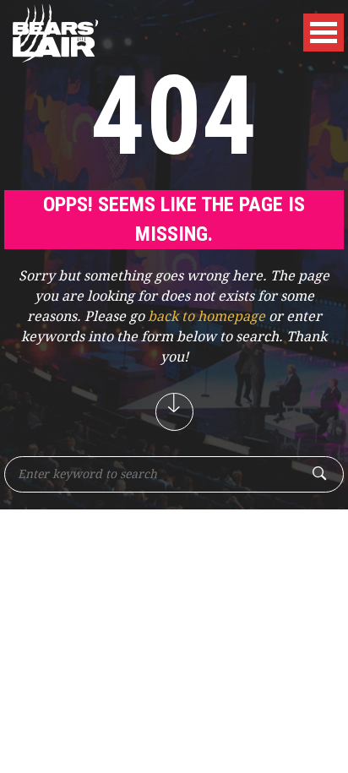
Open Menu (323, 33)
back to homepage (206, 316)
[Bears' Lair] (55, 31)
